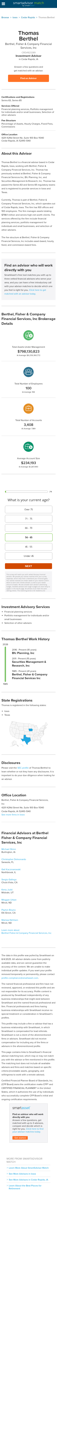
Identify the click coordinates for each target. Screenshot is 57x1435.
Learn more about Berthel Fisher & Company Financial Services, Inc (26, 932)
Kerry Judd (6, 889)
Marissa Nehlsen (9, 920)
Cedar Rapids (28, 17)
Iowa (15, 17)
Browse (5, 17)
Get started (20, 1137)
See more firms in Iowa (13, 814)
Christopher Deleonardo (13, 859)
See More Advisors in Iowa (22, 1173)
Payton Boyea (8, 909)
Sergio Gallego (9, 879)
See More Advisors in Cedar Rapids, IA (28, 1179)
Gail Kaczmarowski (11, 869)
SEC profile (23, 767)
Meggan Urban (9, 899)
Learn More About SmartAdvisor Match (29, 1167)
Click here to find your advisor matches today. (27, 1130)
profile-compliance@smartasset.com (19, 978)
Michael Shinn (8, 849)
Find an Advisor (28, 78)
